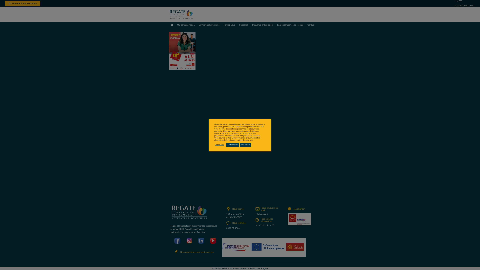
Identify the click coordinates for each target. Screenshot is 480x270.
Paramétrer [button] (219, 145)
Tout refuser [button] (245, 145)
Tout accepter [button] (233, 145)
